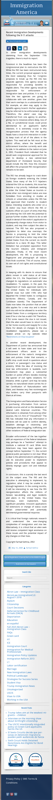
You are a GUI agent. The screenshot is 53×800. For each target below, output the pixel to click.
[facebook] (8, 794)
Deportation (13, 616)
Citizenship (13, 604)
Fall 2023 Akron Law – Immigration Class (18, 628)
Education (12, 620)
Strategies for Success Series (22, 679)
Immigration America (26, 9)
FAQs (9, 632)
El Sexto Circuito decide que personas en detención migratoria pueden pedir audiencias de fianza (26, 734)
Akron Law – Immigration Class (23, 591)
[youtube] (12, 794)
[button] (9, 48)
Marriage (12, 668)
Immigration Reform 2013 (20, 658)
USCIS (10, 692)
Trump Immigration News (21, 685)
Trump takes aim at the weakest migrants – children (27, 713)
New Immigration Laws (17, 41)
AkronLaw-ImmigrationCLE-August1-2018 (21, 596)
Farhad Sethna (32, 548)
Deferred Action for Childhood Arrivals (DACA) (23, 612)
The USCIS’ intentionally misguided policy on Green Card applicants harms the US (26, 726)
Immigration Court (17, 646)
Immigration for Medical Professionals (20, 650)
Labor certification (17, 665)
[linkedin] (16, 794)
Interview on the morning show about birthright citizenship (24, 719)
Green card (13, 635)
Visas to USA (13, 696)
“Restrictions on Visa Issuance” (20, 336)
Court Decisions (15, 607)
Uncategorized (15, 689)
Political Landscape (17, 675)
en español (13, 623)
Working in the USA (17, 699)
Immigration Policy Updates (22, 655)
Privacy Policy (13, 778)
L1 (8, 662)
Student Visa (13, 682)
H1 (8, 639)
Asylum (11, 600)
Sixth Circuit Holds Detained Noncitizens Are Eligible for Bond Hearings (25, 743)
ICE (8, 642)
